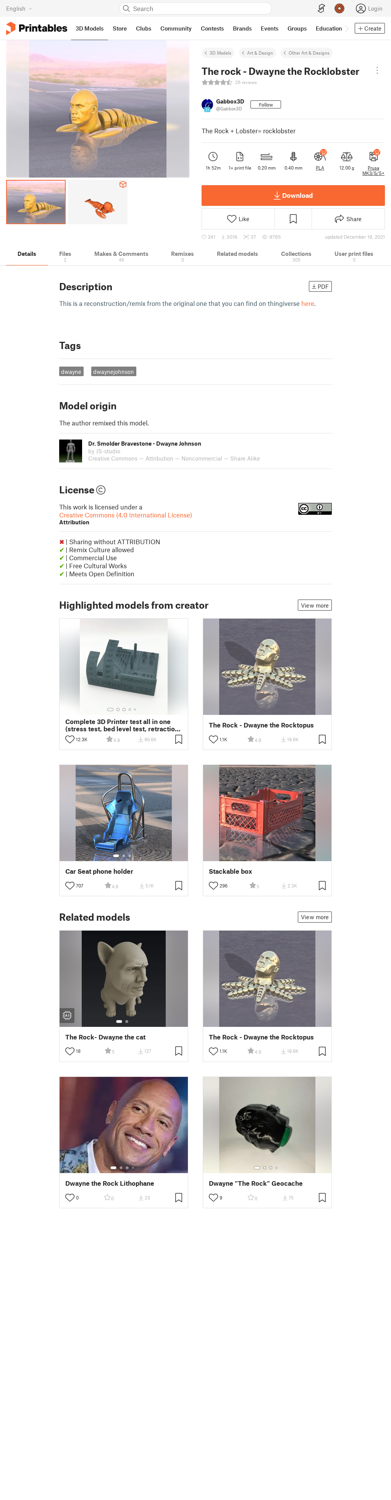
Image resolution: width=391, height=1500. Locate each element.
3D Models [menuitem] (89, 28)
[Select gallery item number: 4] (130, 709)
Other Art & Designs (309, 52)
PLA (320, 167)
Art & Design (260, 52)
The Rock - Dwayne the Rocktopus (261, 725)
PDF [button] (323, 286)
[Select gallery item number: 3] (124, 709)
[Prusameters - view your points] (339, 8)
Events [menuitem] (269, 28)
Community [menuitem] (176, 28)
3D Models (220, 52)
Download (297, 195)
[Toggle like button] (69, 739)
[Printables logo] (36, 28)
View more (315, 605)
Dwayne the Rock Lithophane (109, 1183)
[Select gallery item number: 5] (135, 709)
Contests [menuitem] (212, 28)
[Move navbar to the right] (346, 28)
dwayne (71, 371)
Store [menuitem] (120, 28)
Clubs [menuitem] (143, 28)
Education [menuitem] (329, 28)
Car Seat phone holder (99, 871)
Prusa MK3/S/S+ (373, 170)
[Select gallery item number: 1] (110, 709)
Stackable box (230, 871)
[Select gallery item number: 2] (118, 709)
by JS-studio (104, 451)
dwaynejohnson (113, 371)
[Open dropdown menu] (377, 70)
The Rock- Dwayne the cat (105, 1037)
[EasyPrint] (321, 8)
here (307, 303)
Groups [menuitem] (297, 28)
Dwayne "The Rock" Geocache (256, 1183)
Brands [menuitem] (242, 28)
